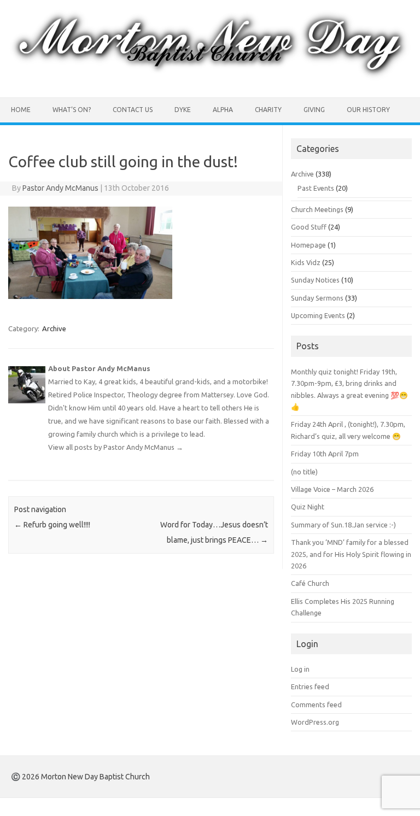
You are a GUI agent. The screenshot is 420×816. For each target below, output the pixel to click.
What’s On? (71, 109)
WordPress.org (315, 722)
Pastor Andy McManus (60, 188)
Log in (300, 669)
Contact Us (133, 109)
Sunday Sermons (317, 298)
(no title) (304, 471)
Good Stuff (308, 227)
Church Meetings (317, 209)
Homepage (308, 245)
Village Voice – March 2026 (332, 489)
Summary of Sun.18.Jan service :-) (343, 525)
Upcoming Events (318, 315)
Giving (314, 109)
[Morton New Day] (210, 78)
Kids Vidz (305, 262)
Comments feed (316, 704)
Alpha (223, 109)
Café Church (310, 583)
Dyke (182, 109)
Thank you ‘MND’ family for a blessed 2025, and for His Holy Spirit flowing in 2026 (351, 554)
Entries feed (310, 686)
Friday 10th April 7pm (325, 453)
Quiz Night (307, 506)
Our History (368, 109)
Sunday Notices (315, 280)
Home (21, 109)
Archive (54, 328)
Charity (268, 109)
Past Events (316, 188)
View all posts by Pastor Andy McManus (115, 447)
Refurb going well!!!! (52, 524)
